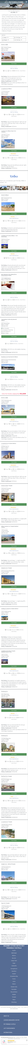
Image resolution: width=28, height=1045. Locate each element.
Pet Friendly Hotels (10, 1024)
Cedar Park (14, 960)
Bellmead (14, 953)
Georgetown (14, 968)
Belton (14, 955)
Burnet (14, 958)
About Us (6, 1016)
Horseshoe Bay (14, 976)
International (8, 1032)
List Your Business (9, 1028)
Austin (14, 950)
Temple (14, 997)
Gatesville (14, 965)
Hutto (14, 978)
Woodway (14, 1002)
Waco (14, 999)
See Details (14, 63)
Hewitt (14, 973)
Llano (14, 981)
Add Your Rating (14, 68)
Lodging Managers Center (11, 1020)
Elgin (14, 963)
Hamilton (14, 971)
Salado (14, 994)
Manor (14, 984)
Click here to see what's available (8, 185)
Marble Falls (14, 986)
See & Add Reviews (14, 155)
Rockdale (14, 989)
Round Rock (14, 992)
